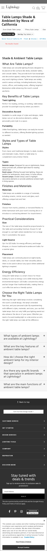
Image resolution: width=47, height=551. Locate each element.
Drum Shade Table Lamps (12, 29)
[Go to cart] (43, 7)
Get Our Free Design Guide (22, 411)
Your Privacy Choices (23, 542)
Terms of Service (15, 504)
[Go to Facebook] (10, 511)
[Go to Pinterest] (16, 511)
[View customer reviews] (32, 512)
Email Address (9, 491)
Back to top (24, 402)
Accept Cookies (23, 547)
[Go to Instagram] (22, 511)
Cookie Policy (29, 537)
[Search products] (33, 8)
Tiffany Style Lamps (32, 29)
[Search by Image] (38, 8)
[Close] (44, 520)
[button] (3, 7)
